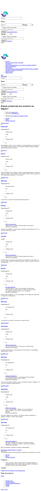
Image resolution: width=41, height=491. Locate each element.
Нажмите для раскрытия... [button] (11, 226)
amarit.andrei (14, 112)
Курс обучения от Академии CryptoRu (18, 115)
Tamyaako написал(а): (10, 287)
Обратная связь (21, 470)
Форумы (7, 470)
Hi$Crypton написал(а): (10, 224)
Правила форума (13, 470)
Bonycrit (3, 153)
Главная (3, 470)
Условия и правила (9, 482)
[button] (2, 42)
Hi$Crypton (4, 180)
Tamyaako (3, 236)
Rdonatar (3, 205)
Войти (2, 476)
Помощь (7, 484)
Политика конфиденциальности (12, 483)
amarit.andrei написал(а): (11, 375)
